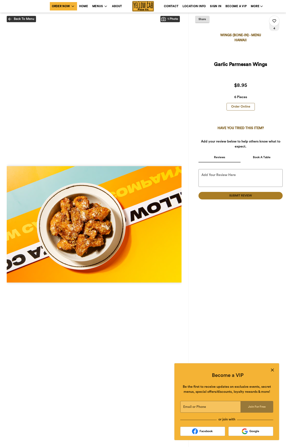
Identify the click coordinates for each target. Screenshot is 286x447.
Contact (171, 6)
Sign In (215, 6)
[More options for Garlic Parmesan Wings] (274, 21)
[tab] (219, 157)
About (117, 6)
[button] (63, 6)
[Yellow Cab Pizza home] (143, 6)
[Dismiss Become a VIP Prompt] (272, 370)
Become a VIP (236, 6)
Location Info (194, 6)
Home (83, 6)
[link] (241, 106)
